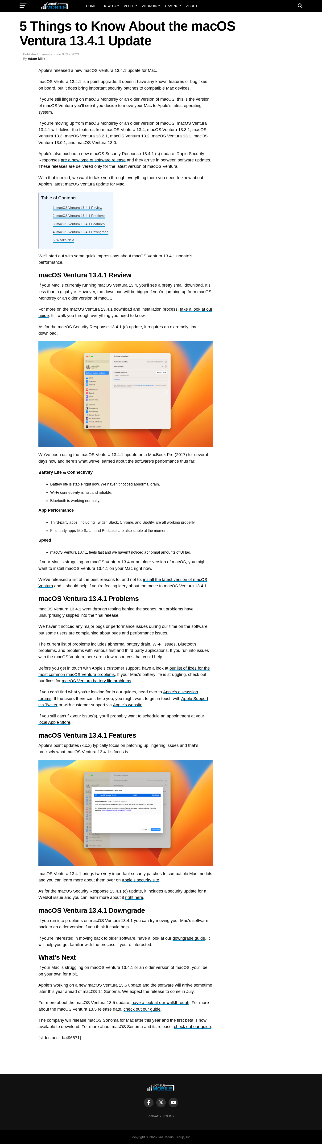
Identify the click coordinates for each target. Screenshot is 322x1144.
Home (91, 6)
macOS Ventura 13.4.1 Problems (80, 216)
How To (109, 6)
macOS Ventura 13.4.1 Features (80, 224)
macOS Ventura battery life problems (96, 681)
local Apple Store (54, 722)
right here (134, 897)
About (192, 6)
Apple (129, 6)
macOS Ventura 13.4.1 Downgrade (82, 232)
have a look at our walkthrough (160, 1002)
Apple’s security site (140, 880)
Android (149, 6)
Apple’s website (127, 705)
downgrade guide (189, 938)
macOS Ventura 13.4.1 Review (79, 208)
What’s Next (65, 240)
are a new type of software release (93, 160)
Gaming (171, 6)
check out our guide (142, 1009)
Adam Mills (36, 59)
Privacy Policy (161, 1116)
